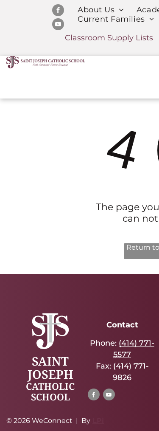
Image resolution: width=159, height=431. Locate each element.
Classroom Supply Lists (109, 37)
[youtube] (58, 25)
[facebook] (58, 11)
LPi (98, 421)
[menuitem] (100, 9)
